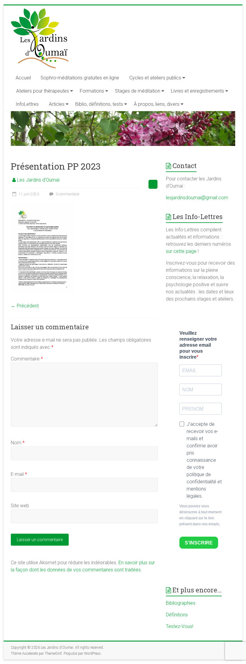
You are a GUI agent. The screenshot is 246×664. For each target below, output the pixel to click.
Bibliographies (180, 603)
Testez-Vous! (179, 626)
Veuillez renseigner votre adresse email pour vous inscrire (198, 345)
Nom (18, 443)
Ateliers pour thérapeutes (42, 91)
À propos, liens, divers (156, 104)
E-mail (19, 474)
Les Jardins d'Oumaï (38, 180)
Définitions (177, 615)
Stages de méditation (137, 91)
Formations (92, 91)
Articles (56, 104)
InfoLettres (27, 104)
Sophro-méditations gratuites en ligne (79, 78)
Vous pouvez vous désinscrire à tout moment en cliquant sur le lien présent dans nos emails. (200, 515)
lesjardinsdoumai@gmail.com (197, 197)
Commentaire (27, 359)
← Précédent (25, 306)
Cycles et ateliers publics (155, 78)
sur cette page (182, 251)
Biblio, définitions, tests (99, 104)
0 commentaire (67, 194)
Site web (20, 505)
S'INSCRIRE (199, 542)
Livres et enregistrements (197, 91)
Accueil (23, 78)
